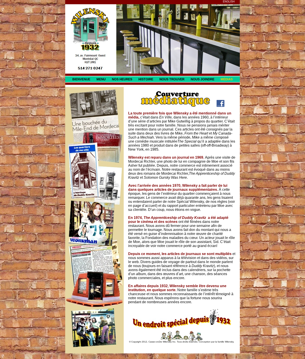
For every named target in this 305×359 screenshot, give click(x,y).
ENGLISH (229, 1)
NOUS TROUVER (171, 79)
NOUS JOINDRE (202, 79)
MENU (101, 79)
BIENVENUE (81, 79)
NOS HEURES (122, 79)
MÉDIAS (227, 79)
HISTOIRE (145, 79)
